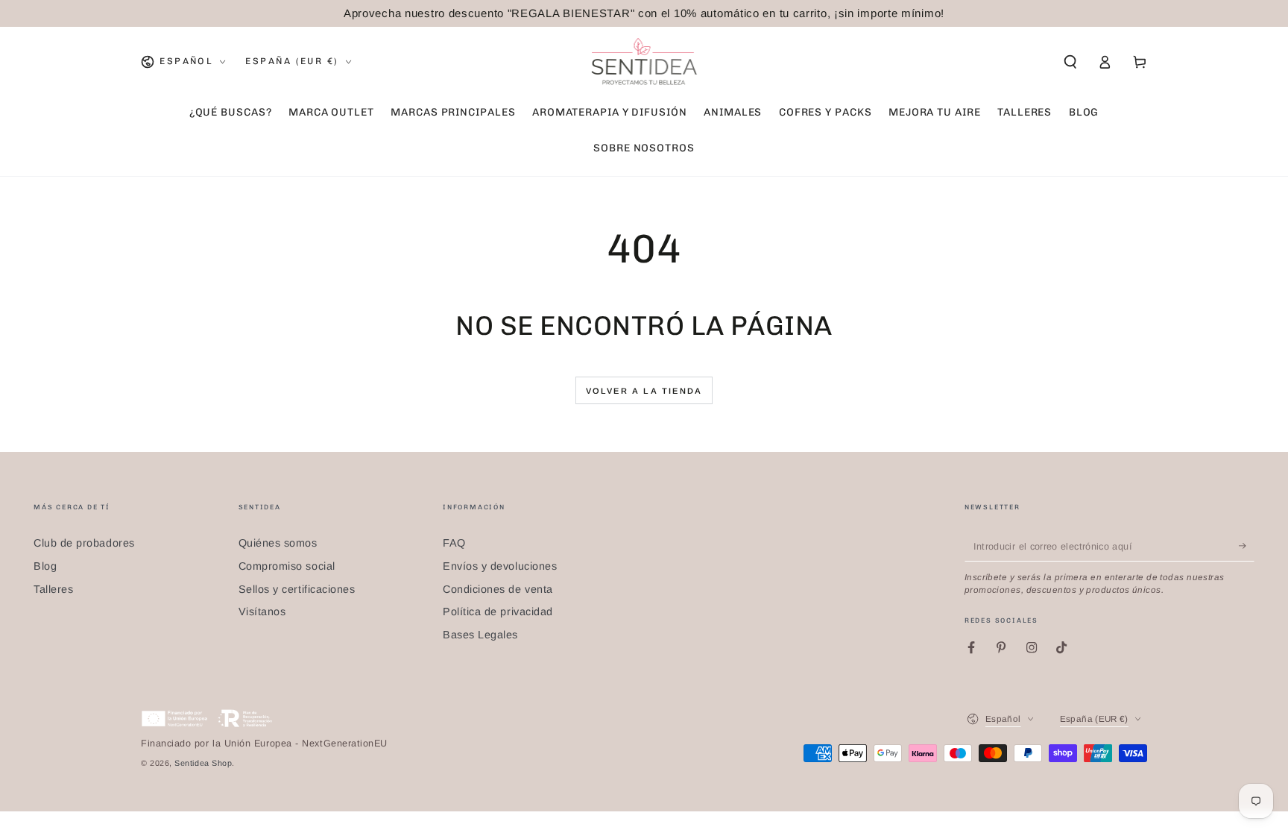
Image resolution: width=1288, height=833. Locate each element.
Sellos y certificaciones (297, 589)
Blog (45, 566)
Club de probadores (84, 543)
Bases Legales (480, 635)
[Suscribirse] (1246, 546)
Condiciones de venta (498, 589)
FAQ (454, 543)
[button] (1069, 62)
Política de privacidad (498, 611)
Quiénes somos (278, 543)
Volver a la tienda (644, 390)
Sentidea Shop (203, 762)
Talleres (53, 589)
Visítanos (262, 611)
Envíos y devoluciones (500, 566)
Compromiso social (287, 566)
